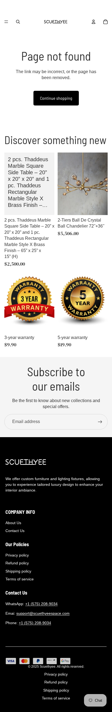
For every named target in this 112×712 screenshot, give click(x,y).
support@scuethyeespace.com (43, 613)
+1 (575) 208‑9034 (41, 604)
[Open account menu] (93, 22)
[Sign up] (100, 421)
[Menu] (6, 21)
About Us (13, 523)
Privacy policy (17, 555)
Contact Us (14, 530)
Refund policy (17, 563)
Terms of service (19, 579)
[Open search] (18, 22)
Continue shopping (56, 98)
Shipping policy (18, 571)
